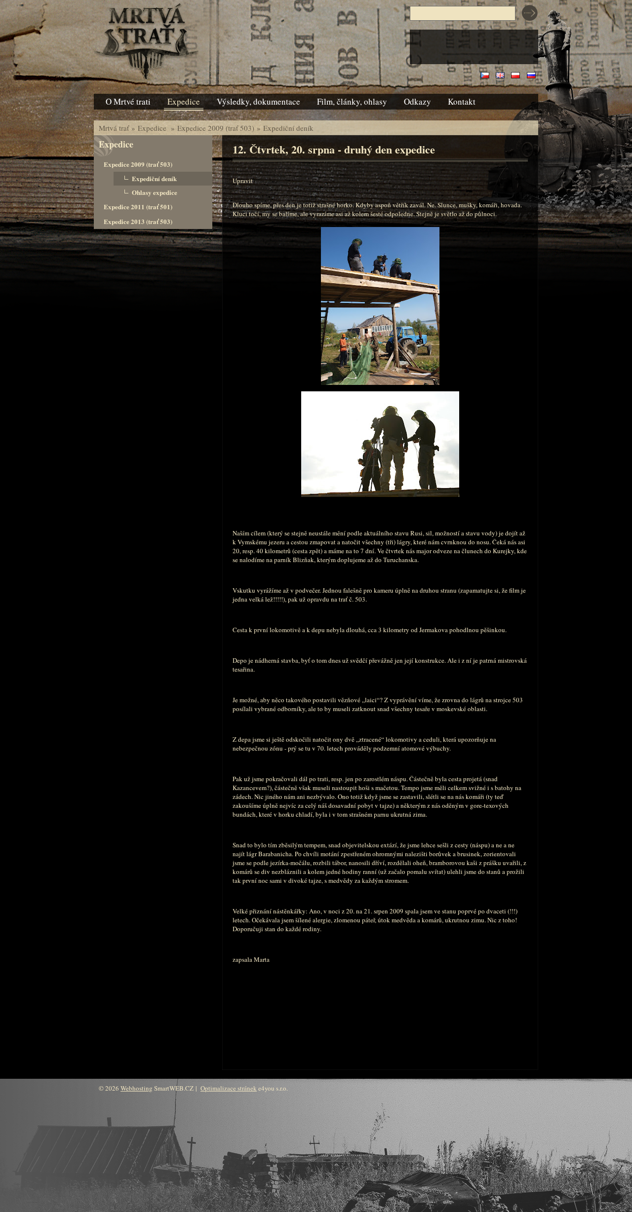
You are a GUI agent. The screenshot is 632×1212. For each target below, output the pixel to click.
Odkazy (417, 101)
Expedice (153, 128)
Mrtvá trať (114, 128)
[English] (500, 76)
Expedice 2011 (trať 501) (138, 206)
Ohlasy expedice (154, 192)
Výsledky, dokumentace (258, 101)
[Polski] (515, 76)
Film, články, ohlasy (352, 101)
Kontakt (461, 101)
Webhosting (136, 1088)
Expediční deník (288, 128)
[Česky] (484, 76)
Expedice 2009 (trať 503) (215, 128)
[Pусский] (531, 76)
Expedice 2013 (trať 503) (138, 221)
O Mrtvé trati (128, 101)
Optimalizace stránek (228, 1088)
